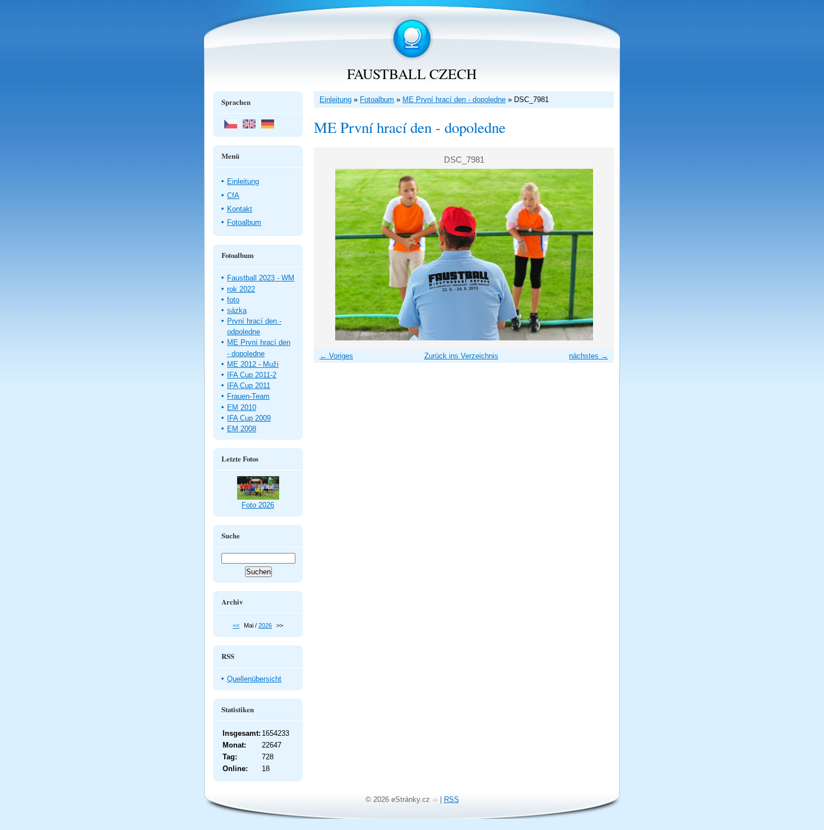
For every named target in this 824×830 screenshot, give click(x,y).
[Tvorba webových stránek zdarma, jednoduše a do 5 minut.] (436, 800)
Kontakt (239, 209)
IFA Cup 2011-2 (251, 375)
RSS (451, 799)
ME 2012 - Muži (253, 364)
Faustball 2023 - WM (260, 278)
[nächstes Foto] (595, 254)
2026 (265, 625)
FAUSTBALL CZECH (411, 73)
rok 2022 (241, 289)
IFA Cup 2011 (248, 385)
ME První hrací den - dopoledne (454, 99)
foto (233, 300)
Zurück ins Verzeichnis (461, 356)
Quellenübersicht (254, 679)
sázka (237, 310)
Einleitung (335, 99)
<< (236, 625)
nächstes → (588, 356)
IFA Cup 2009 (249, 418)
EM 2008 (241, 429)
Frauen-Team (248, 396)
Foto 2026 (258, 505)
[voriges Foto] (332, 254)
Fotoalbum (377, 99)
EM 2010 (241, 407)
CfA (233, 195)
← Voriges (336, 356)
